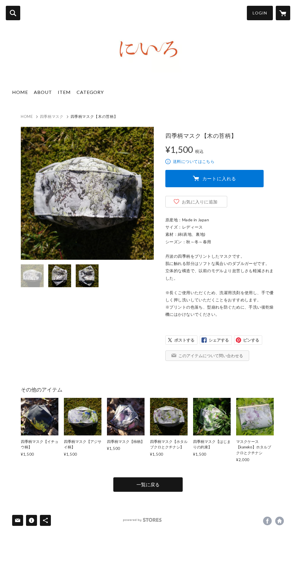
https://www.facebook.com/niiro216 (267, 521)
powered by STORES (142, 520)
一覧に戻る (148, 484)
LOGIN (260, 12)
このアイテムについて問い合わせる (210, 355)
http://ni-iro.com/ (279, 521)
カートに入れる (219, 178)
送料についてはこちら (193, 161)
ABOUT (43, 92)
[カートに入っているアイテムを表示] (283, 13)
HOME (20, 92)
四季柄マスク (52, 116)
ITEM (64, 92)
